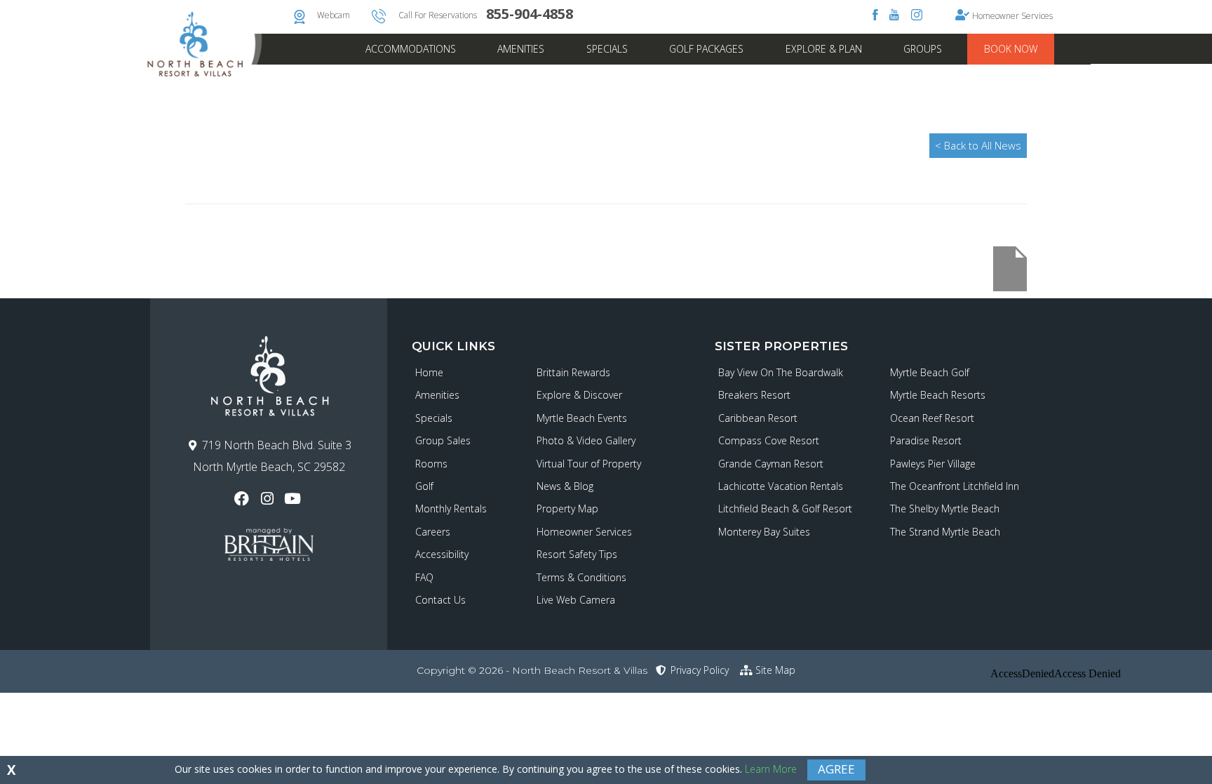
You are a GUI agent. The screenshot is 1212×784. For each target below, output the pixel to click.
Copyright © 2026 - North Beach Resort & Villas (532, 670)
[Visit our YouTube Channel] (294, 498)
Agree (836, 769)
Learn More (771, 769)
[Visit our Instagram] (268, 498)
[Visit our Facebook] (243, 498)
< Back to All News (978, 145)
